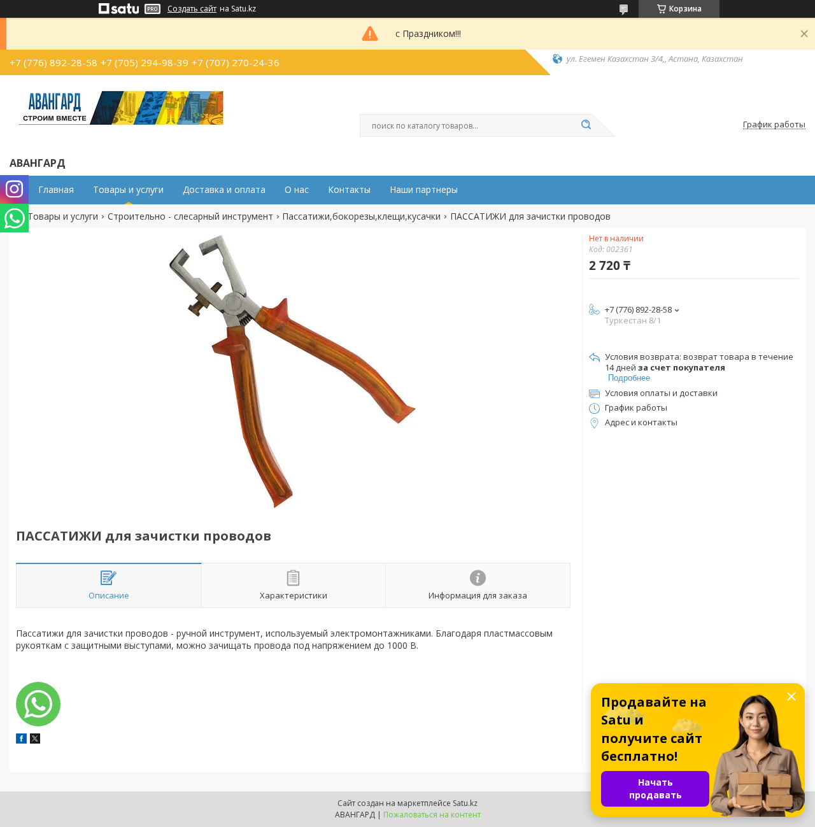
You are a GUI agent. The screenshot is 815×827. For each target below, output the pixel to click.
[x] (35, 740)
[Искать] (586, 125)
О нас (297, 189)
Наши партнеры (424, 189)
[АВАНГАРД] (121, 113)
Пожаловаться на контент (432, 814)
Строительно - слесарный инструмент (190, 216)
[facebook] (21, 740)
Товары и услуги (128, 189)
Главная (56, 189)
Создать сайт (191, 8)
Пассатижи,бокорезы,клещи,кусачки (361, 216)
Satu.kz (465, 803)
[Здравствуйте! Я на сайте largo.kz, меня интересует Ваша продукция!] (38, 704)
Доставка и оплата (224, 189)
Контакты (349, 189)
